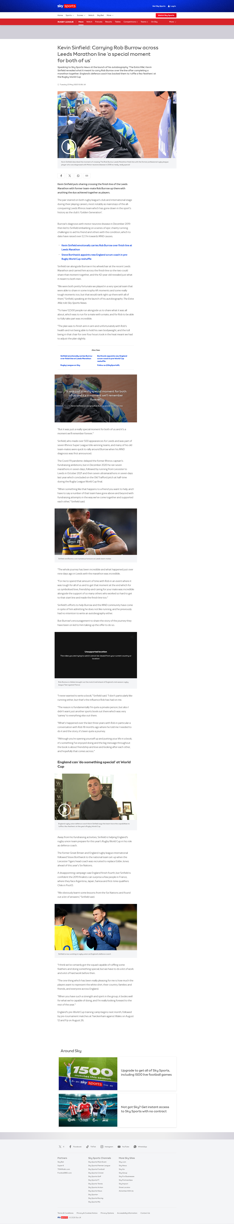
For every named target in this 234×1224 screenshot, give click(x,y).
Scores (80, 15)
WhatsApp (142, 1147)
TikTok (93, 1147)
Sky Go (122, 1169)
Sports (69, 15)
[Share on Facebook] (61, 175)
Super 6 (61, 1165)
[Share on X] (69, 175)
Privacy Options (107, 1213)
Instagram (109, 1147)
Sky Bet (100, 15)
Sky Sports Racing (95, 1198)
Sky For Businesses (126, 1176)
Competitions (130, 22)
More (109, 15)
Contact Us (145, 1213)
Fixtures (98, 22)
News (80, 22)
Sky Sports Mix (94, 1202)
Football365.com (65, 1173)
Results (108, 22)
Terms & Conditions (65, 1213)
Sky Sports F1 (93, 1180)
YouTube (125, 1147)
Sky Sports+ (93, 1194)
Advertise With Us (126, 1191)
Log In (173, 6)
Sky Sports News (95, 1191)
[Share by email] (86, 175)
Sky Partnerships (126, 1180)
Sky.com (122, 1162)
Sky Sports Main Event (97, 1162)
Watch (91, 15)
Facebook (77, 1147)
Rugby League (66, 22)
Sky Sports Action (95, 1187)
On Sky (154, 22)
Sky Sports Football (96, 1169)
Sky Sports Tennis (95, 1184)
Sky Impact (123, 1184)
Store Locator (124, 1187)
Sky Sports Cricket (95, 1173)
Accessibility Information (127, 1213)
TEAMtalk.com (64, 1169)
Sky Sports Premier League (99, 1165)
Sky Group (123, 1173)
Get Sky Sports (158, 6)
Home (60, 15)
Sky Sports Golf (94, 1176)
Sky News (123, 1165)
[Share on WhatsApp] (78, 175)
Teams (144, 22)
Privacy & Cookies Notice (87, 1213)
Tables (118, 22)
